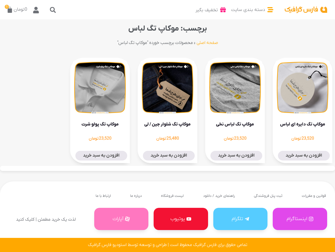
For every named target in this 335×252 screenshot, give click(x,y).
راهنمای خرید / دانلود (219, 195)
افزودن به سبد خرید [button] (304, 155)
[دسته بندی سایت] (270, 10)
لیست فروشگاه (172, 195)
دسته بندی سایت (248, 10)
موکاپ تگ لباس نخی (235, 124)
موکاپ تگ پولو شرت (100, 124)
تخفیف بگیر (207, 10)
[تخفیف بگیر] (223, 10)
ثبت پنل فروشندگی (268, 195)
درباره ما (136, 195)
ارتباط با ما (103, 195)
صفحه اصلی (207, 43)
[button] (53, 10)
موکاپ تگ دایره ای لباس (302, 124)
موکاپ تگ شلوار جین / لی (167, 124)
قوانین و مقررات (314, 195)
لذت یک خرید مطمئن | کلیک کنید (46, 219)
